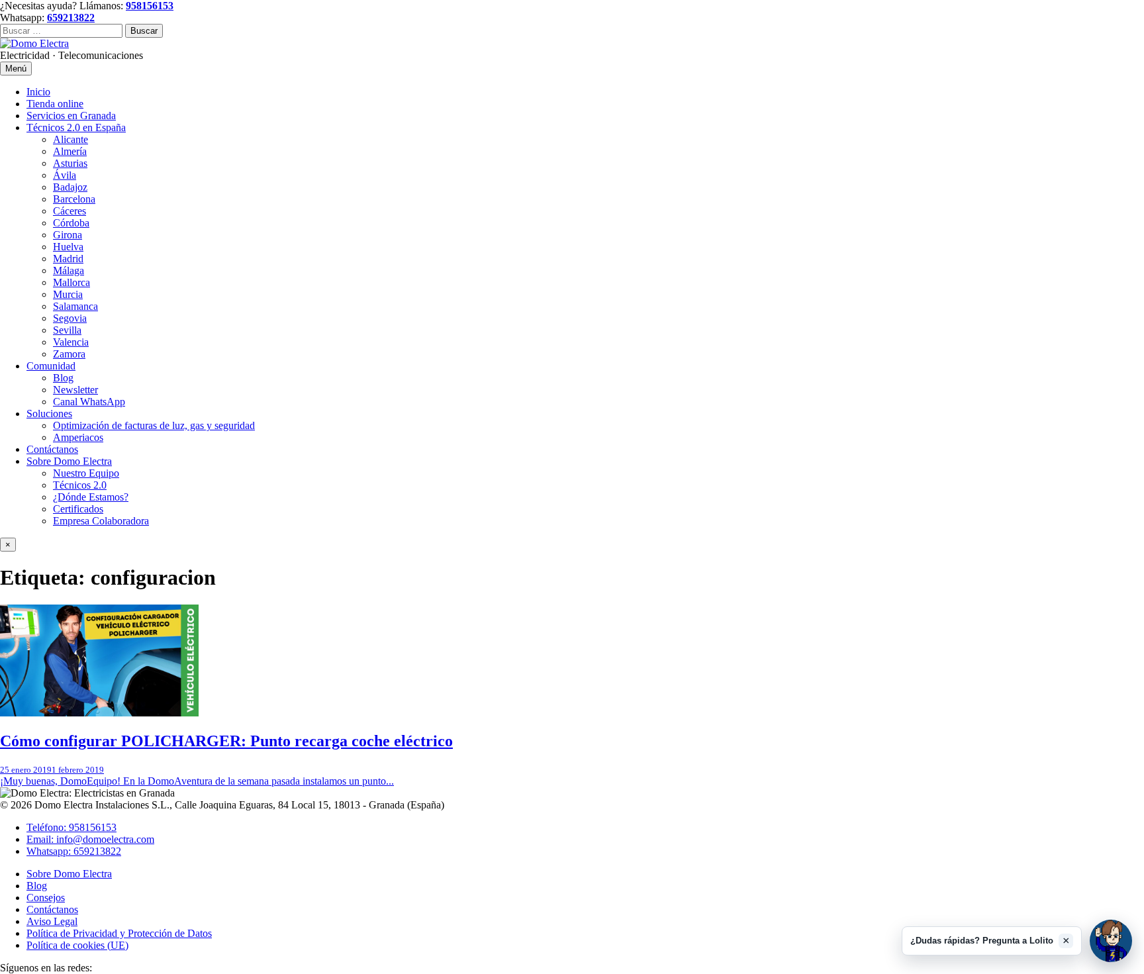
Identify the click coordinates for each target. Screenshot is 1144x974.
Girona (67, 234)
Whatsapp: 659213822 (73, 851)
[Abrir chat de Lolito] (1111, 941)
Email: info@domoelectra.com (90, 839)
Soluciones (49, 413)
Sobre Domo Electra (69, 461)
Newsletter (75, 389)
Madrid (68, 258)
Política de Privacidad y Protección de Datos (119, 933)
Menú (15, 68)
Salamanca (75, 306)
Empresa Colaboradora (101, 520)
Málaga (68, 270)
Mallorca (71, 282)
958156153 (149, 5)
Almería (70, 151)
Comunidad (50, 365)
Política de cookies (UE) (77, 945)
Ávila (64, 175)
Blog (63, 377)
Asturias (70, 163)
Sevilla (67, 330)
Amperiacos (78, 437)
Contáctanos (52, 449)
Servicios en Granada (71, 115)
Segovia (70, 318)
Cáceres (69, 211)
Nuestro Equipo (86, 473)
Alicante (70, 139)
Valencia (71, 342)
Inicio (38, 91)
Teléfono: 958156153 (71, 827)
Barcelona (74, 199)
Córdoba (71, 222)
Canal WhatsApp (89, 401)
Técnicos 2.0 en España (76, 127)
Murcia (68, 294)
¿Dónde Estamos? (90, 497)
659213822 (71, 17)
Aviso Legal (51, 921)
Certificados (78, 508)
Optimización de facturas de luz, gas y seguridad (154, 425)
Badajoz (70, 187)
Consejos (45, 897)
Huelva (68, 246)
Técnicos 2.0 (80, 485)
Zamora (69, 354)
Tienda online (54, 103)
